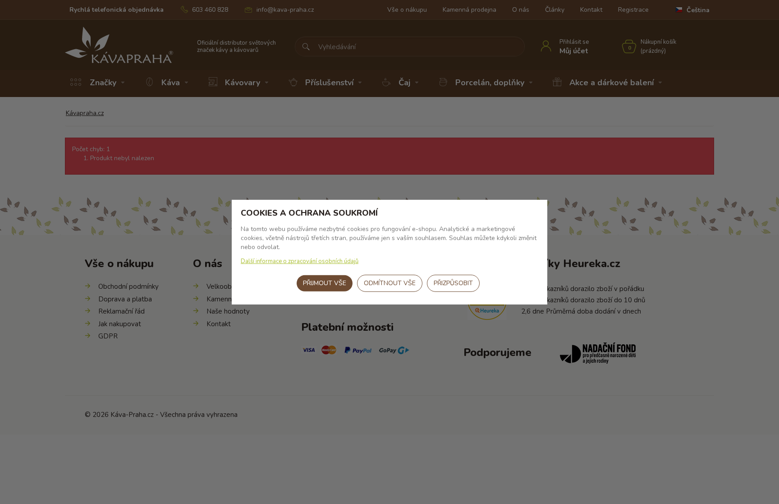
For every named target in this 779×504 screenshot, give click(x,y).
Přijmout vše (324, 283)
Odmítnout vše (390, 283)
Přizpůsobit (453, 283)
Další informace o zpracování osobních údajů (299, 261)
